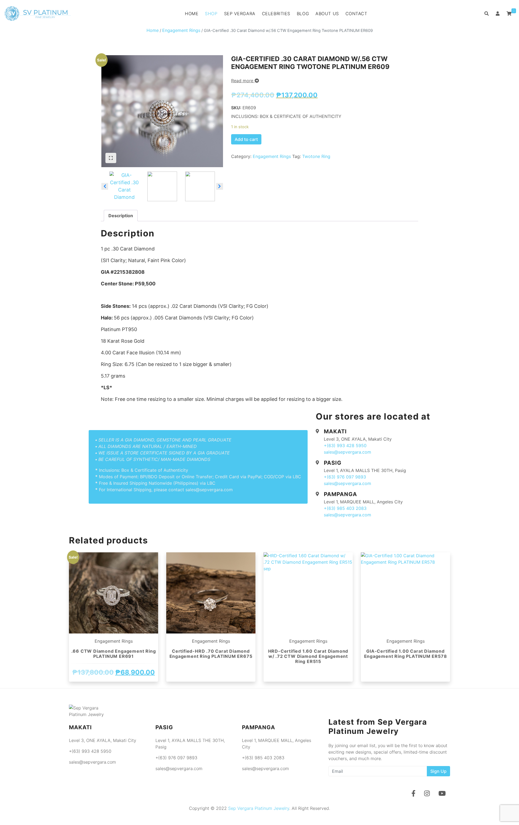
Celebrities (276, 13)
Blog (303, 13)
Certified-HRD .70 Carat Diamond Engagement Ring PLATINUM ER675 (210, 653)
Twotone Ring (316, 156)
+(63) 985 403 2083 (345, 508)
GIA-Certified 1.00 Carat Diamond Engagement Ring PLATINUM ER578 (405, 653)
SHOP (211, 13)
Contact (356, 13)
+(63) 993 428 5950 (345, 445)
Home (153, 30)
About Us (327, 13)
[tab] (121, 215)
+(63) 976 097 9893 (345, 477)
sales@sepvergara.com (347, 452)
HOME (191, 13)
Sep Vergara (239, 13)
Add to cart (246, 139)
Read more (243, 80)
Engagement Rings (181, 30)
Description (120, 215)
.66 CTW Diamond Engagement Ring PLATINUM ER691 (113, 653)
